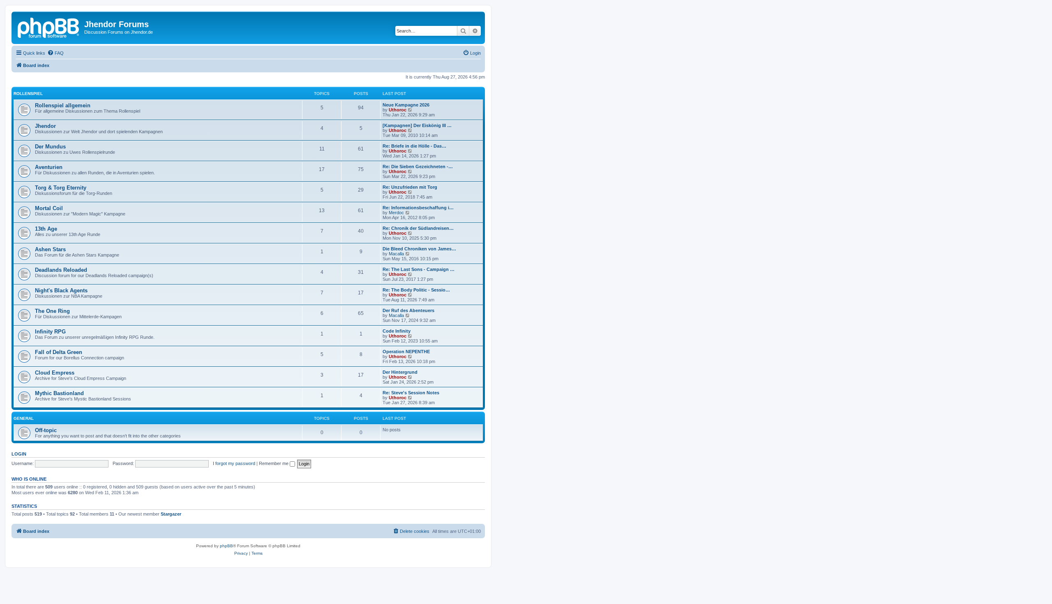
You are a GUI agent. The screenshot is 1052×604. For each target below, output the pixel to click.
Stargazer (171, 513)
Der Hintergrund (400, 372)
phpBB (226, 546)
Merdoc (396, 212)
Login (19, 453)
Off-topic (46, 430)
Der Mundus (50, 146)
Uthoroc (397, 109)
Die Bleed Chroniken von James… (419, 248)
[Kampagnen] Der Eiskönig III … (417, 125)
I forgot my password (234, 463)
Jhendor (45, 126)
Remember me (274, 463)
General (24, 418)
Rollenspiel (28, 93)
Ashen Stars (50, 249)
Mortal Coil (49, 208)
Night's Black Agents (61, 290)
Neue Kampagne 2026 (406, 104)
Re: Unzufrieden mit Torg (410, 187)
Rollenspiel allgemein (62, 105)
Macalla (396, 253)
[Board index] (49, 27)
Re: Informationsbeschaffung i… (418, 207)
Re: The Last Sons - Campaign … (418, 269)
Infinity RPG (50, 332)
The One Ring (52, 311)
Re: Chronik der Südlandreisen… (418, 228)
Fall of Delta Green (58, 352)
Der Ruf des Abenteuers (408, 310)
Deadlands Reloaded (61, 270)
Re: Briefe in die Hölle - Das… (414, 145)
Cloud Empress (54, 373)
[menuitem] (55, 53)
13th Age (46, 229)
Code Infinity (397, 331)
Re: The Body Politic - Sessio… (416, 289)
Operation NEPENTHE (406, 351)
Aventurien (48, 167)
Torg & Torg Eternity (60, 188)
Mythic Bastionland (59, 393)
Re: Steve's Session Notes (411, 392)
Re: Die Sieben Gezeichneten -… (418, 166)
